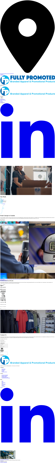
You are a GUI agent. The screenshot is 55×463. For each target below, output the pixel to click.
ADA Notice (3, 384)
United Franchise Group (5, 377)
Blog (2, 381)
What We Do (3, 369)
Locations (3, 370)
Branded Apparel (2, 99)
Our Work (1, 101)
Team (1, 100)
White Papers (3, 382)
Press (2, 383)
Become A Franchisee (4, 375)
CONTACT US (2, 85)
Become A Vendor (4, 376)
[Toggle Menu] (0, 86)
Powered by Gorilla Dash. (3, 462)
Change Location (2, 102)
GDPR (3, 385)
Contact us (1, 74)
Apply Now (1, 460)
